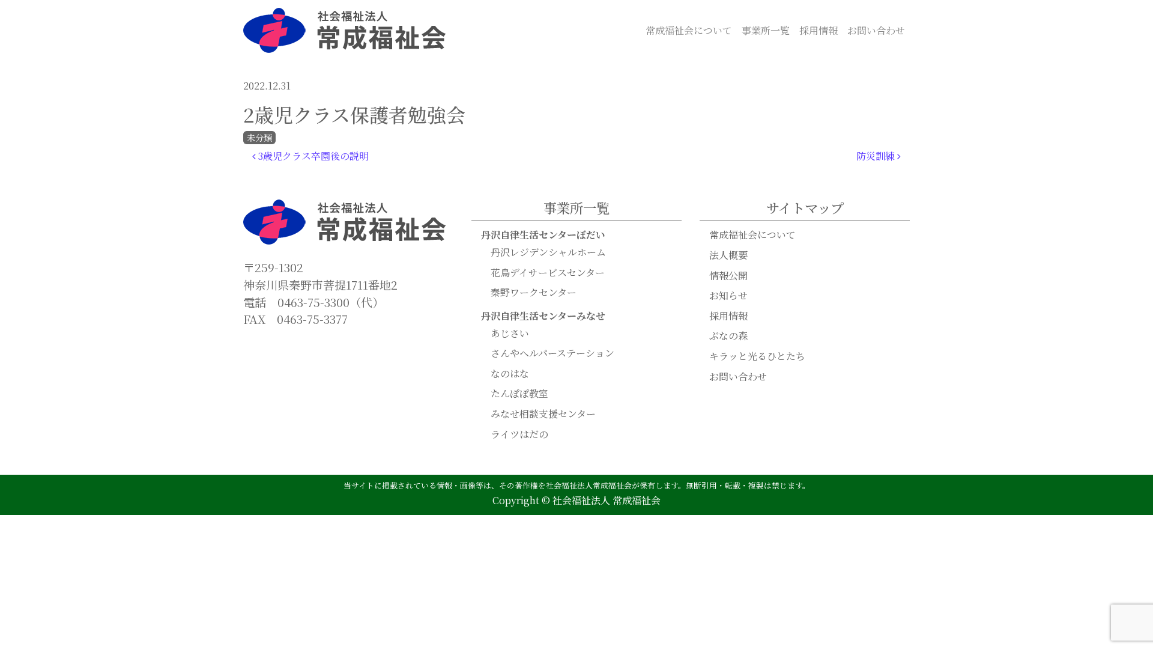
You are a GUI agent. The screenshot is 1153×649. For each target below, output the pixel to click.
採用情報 (818, 30)
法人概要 (728, 255)
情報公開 (728, 275)
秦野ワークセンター (533, 292)
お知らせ (728, 295)
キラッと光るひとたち (757, 356)
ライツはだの (519, 434)
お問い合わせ (876, 30)
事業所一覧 (766, 30)
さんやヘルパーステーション (552, 353)
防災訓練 (876, 156)
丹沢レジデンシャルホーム (548, 252)
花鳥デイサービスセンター (548, 272)
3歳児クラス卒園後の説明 (312, 156)
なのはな (510, 373)
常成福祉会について (689, 30)
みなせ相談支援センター (543, 414)
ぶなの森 (728, 336)
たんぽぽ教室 (519, 393)
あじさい (510, 333)
